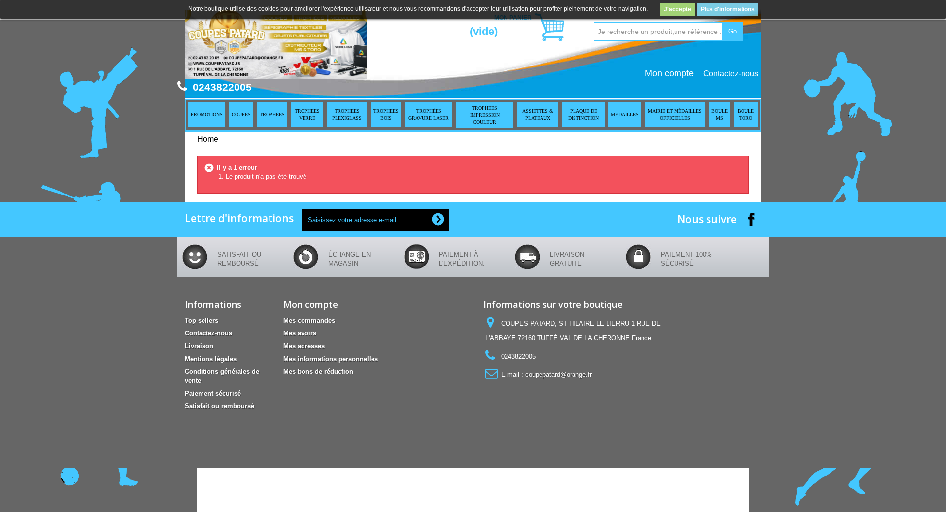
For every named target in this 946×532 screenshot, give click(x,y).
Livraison (199, 346)
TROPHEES (272, 114)
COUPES (241, 114)
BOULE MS (719, 114)
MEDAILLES (625, 114)
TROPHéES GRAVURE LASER (428, 114)
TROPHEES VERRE (307, 114)
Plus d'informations (728, 9)
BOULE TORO (746, 114)
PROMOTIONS (207, 114)
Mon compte (669, 73)
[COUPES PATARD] (276, 44)
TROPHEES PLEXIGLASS (347, 114)
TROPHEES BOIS (386, 114)
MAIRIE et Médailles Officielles (675, 114)
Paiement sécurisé (213, 393)
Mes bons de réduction (318, 371)
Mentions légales (210, 359)
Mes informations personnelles (330, 359)
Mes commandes (309, 320)
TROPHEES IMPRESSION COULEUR (485, 115)
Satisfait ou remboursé (219, 406)
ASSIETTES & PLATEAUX (537, 114)
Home (207, 139)
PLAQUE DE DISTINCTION (583, 114)
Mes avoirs (299, 333)
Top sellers (201, 320)
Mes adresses (304, 346)
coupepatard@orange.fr (558, 374)
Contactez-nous (730, 73)
